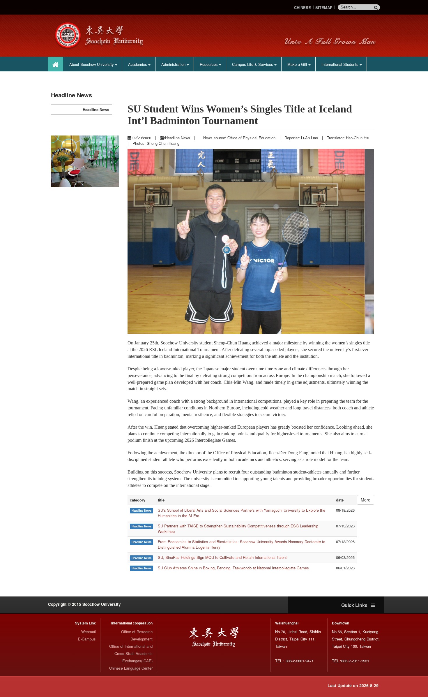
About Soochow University (92, 64)
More (365, 685)
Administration (174, 64)
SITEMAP (324, 7)
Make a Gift (297, 64)
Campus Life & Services (253, 64)
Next (129, 161)
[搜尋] (377, 7)
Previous (40, 161)
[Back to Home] (100, 35)
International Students (340, 64)
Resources (209, 64)
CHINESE (302, 7)
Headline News (96, 109)
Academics (138, 64)
